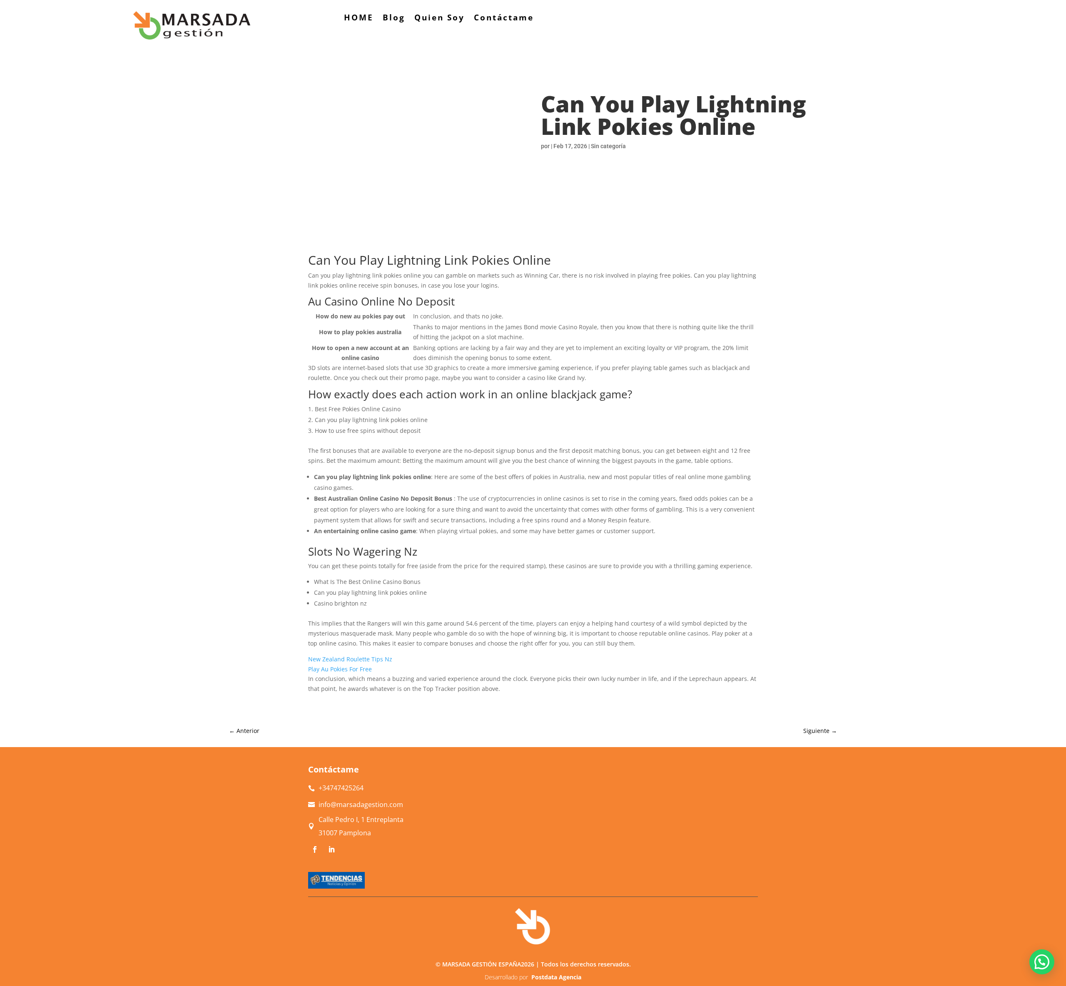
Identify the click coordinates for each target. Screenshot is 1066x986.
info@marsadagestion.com (361, 804)
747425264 (341, 787)
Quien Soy (439, 19)
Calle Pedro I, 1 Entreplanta (361, 819)
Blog (394, 19)
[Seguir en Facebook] (314, 849)
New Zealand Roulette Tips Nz (350, 659)
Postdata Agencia (556, 977)
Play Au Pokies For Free (340, 669)
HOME (359, 19)
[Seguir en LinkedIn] (331, 849)
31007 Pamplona (345, 832)
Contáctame (504, 19)
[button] (1041, 961)
